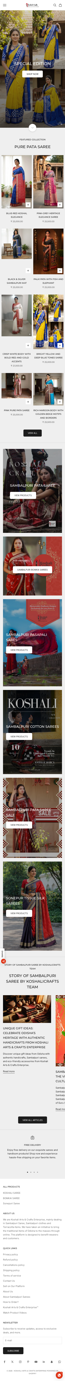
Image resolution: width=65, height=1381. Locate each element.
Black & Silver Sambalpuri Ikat (17, 195)
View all (32, 347)
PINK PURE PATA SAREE (16, 324)
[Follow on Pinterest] (28, 1276)
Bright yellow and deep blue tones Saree (48, 270)
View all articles (33, 1034)
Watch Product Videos (15, 1227)
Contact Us (9, 1195)
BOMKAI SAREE (11, 1112)
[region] (32, 26)
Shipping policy (11, 1184)
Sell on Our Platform (14, 1200)
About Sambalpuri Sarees (16, 1211)
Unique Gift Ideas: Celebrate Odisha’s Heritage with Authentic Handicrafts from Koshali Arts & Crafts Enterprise (25, 952)
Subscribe (13, 1265)
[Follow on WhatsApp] (59, 1276)
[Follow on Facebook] (4, 1276)
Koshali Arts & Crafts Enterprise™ (20, 1221)
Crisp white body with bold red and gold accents (17, 272)
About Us (8, 1206)
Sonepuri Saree (11, 1117)
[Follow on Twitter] (12, 1276)
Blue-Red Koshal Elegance (16, 129)
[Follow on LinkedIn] (43, 1276)
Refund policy (10, 1174)
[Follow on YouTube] (35, 1276)
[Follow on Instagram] (20, 1276)
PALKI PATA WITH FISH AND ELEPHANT (48, 195)
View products (23, 410)
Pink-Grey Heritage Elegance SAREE (48, 129)
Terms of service (12, 1190)
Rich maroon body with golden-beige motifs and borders (48, 328)
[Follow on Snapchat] (51, 1276)
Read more (9, 985)
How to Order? (11, 1216)
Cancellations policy (13, 1179)
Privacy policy (10, 1168)
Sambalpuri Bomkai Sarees (32, 484)
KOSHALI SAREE (11, 1107)
